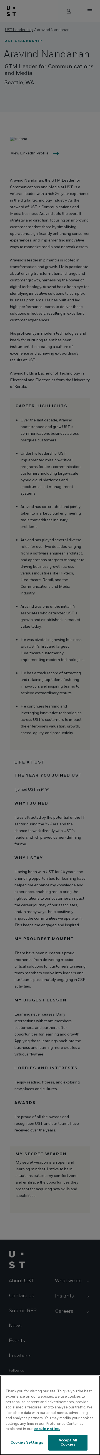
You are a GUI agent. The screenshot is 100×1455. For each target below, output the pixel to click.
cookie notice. (47, 1428)
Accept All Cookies (68, 1442)
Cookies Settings (27, 1442)
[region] (50, 1415)
